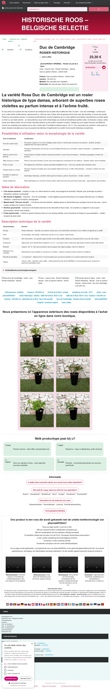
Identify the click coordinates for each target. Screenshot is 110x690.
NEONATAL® (49, 655)
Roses (4, 39)
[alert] (18, 664)
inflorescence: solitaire (14, 292)
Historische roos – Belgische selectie (17, 40)
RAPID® (48, 651)
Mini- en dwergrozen (8, 628)
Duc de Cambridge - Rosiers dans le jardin (74, 299)
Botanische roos (6, 631)
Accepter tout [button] (11, 679)
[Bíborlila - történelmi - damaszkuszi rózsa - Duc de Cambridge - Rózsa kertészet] (7, 604)
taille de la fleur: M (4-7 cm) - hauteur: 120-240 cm (86, 295)
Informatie (67, 3)
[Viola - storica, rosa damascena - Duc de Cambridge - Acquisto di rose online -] (47, 604)
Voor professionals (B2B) (83, 3)
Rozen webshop (14, 3)
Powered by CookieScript (18, 685)
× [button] (32, 643)
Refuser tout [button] (26, 679)
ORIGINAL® (41, 643)
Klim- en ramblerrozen (8, 626)
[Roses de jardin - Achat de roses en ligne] (99, 9)
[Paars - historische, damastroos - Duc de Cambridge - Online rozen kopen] (58, 604)
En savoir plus (22, 660)
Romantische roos (7, 616)
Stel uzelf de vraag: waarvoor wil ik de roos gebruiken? (55, 490)
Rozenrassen (27, 3)
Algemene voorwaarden (49, 686)
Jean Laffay (66, 302)
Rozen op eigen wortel (41, 3)
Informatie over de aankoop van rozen (55, 500)
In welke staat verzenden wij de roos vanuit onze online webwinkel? (55, 482)
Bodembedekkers (7, 630)
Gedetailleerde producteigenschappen (21, 270)
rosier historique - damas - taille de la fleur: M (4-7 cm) (40, 295)
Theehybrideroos (7, 620)
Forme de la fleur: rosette (58, 292)
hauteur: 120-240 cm (35, 292)
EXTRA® (45, 645)
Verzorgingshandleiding (55, 510)
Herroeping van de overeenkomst (70, 686)
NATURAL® (46, 649)
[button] (18, 683)
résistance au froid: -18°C (82, 292)
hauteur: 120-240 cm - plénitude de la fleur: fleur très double (28, 299)
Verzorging (57, 3)
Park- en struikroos (7, 624)
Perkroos (4, 622)
